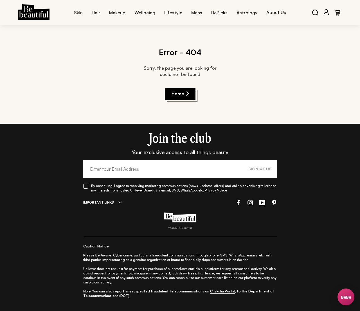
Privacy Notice (216, 190)
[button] (237, 203)
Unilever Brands (142, 190)
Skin (78, 12)
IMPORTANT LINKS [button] (98, 202)
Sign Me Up (259, 168)
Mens (196, 12)
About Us (276, 12)
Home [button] (178, 93)
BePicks (219, 12)
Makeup (117, 12)
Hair (96, 12)
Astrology (247, 12)
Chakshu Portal (222, 291)
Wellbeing (144, 12)
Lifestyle (173, 12)
